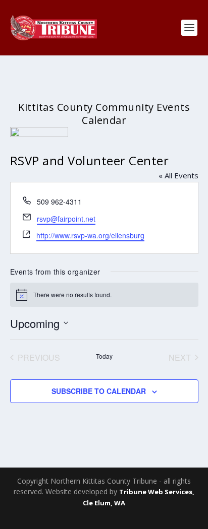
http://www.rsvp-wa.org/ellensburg (90, 235)
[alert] (104, 295)
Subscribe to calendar (98, 391)
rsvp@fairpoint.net (66, 219)
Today (104, 356)
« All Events (178, 175)
